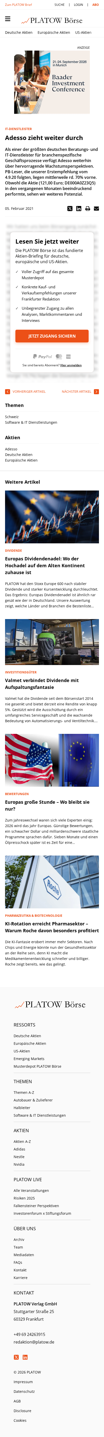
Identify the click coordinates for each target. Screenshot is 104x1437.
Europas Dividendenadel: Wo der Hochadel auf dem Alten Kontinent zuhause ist (45, 565)
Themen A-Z (24, 1092)
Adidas (19, 1149)
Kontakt (20, 1270)
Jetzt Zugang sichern (52, 336)
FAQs (18, 1262)
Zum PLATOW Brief (18, 5)
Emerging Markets (29, 1058)
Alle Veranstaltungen (31, 1190)
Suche (60, 5)
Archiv (19, 1239)
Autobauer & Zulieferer (33, 1100)
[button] (69, 208)
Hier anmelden (71, 365)
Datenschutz (24, 1391)
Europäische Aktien (54, 32)
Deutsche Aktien (19, 32)
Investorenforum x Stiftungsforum (42, 1213)
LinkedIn (25, 1357)
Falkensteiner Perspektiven (36, 1205)
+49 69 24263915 (29, 1334)
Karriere (21, 1277)
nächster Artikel (76, 391)
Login (78, 5)
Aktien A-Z (22, 1141)
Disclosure (22, 1410)
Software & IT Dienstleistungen (40, 1115)
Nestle (19, 1156)
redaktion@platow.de (34, 1342)
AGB (17, 1401)
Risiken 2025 (24, 1198)
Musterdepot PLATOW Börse (37, 1066)
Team (18, 1247)
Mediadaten (24, 1254)
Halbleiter (22, 1107)
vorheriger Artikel (29, 391)
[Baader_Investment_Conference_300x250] (52, 82)
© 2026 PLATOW (27, 1372)
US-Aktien (83, 32)
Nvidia (19, 1164)
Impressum (23, 1381)
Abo (95, 5)
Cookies (20, 1420)
